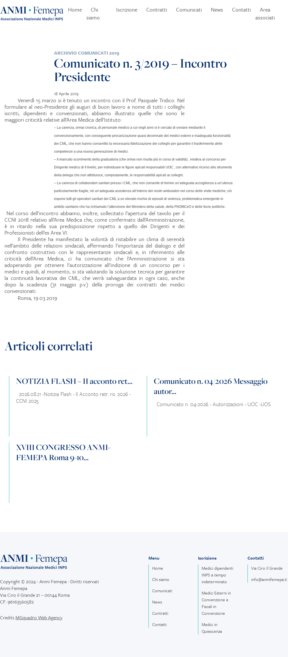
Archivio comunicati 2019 (86, 52)
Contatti (241, 9)
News (217, 9)
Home (75, 9)
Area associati (265, 13)
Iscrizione (126, 9)
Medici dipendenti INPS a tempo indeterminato (217, 575)
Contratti (156, 9)
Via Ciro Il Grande (267, 568)
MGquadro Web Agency (38, 617)
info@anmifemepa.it (269, 579)
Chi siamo (93, 13)
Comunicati (189, 9)
